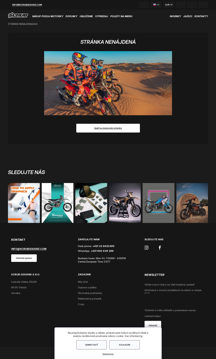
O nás (81, 304)
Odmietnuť (91, 344)
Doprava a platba (87, 287)
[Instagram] (146, 248)
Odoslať (153, 325)
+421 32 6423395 (103, 246)
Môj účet (83, 281)
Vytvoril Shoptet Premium (18, 353)
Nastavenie (108, 354)
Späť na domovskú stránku (108, 128)
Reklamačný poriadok (90, 298)
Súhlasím (124, 344)
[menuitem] (48, 15)
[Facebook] (160, 248)
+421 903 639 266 (102, 250)
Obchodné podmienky (90, 293)
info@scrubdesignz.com (27, 4)
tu (141, 336)
